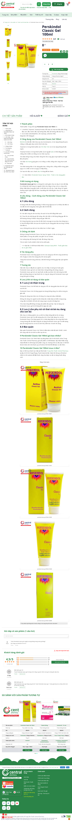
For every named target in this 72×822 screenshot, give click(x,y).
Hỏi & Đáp (36, 115)
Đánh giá (63, 115)
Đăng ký (59, 4)
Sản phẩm (14, 15)
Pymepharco (40, 735)
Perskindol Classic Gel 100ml (27, 725)
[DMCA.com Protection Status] (68, 817)
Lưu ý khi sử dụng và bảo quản (9, 152)
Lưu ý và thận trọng (9, 156)
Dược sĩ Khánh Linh (54, 98)
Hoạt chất (64, 15)
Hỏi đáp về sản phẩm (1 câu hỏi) (19, 631)
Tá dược (56, 15)
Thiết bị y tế (39, 15)
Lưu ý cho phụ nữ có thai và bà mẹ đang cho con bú (9, 160)
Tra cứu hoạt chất (42, 7)
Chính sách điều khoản (44, 775)
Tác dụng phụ (8, 148)
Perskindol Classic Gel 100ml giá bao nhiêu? (9, 167)
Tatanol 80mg (44, 725)
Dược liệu (48, 15)
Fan (8, 792)
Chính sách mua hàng (43, 778)
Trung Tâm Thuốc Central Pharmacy (57, 351)
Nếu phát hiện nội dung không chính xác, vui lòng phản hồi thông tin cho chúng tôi (54, 92)
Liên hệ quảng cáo (29, 796)
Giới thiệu (26, 777)
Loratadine (58, 740)
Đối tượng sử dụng (9, 135)
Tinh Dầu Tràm (45, 147)
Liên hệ (64, 19)
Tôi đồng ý (62, 767)
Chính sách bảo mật (53, 767)
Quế (52, 152)
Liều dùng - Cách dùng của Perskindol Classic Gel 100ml (8, 138)
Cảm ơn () (22, 674)
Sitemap (40, 793)
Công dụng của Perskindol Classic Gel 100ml (9, 132)
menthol (27, 740)
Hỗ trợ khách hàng (28, 772)
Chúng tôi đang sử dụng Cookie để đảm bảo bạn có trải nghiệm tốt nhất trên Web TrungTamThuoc (30, 767)
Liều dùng (9, 142)
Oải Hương (29, 161)
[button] (35, 753)
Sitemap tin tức (43, 794)
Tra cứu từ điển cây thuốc (27, 7)
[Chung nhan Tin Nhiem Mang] (63, 817)
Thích (12, 645)
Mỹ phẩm (23, 15)
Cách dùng (9, 144)
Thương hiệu (49, 19)
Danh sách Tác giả (42, 791)
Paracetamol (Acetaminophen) (44, 741)
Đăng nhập (46, 4)
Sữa (31, 15)
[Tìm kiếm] (30, 4)
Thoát (68, 767)
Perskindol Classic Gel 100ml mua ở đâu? (9, 171)
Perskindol (54, 73)
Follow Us (5, 799)
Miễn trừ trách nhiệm (29, 786)
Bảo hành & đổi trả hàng (43, 783)
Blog (57, 19)
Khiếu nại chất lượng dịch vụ (29, 793)
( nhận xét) (10, 664)
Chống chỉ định (8, 146)
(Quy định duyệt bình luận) (62, 650)
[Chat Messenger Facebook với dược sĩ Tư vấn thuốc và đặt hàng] (45, 57)
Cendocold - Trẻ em (61, 725)
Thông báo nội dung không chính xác (29, 789)
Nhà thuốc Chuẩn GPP (28, 782)
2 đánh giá (62, 39)
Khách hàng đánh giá (14, 652)
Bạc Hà (40, 171)
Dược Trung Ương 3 (59, 735)
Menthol (54, 83)
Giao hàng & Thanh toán (43, 787)
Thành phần (8, 128)
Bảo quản (9, 163)
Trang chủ (5, 15)
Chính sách (41, 771)
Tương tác (7, 150)
